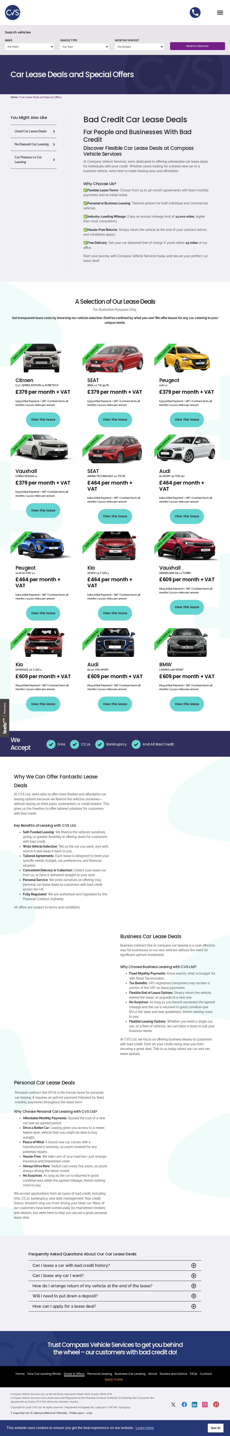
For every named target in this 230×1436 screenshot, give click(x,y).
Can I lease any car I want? (58, 1275)
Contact (206, 1374)
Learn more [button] (145, 1428)
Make (8, 40)
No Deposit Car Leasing (32, 144)
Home (14, 97)
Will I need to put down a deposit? (65, 1296)
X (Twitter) (174, 1405)
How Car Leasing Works (44, 1374)
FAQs (193, 1374)
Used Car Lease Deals (31, 131)
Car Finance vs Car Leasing (28, 159)
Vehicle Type (68, 40)
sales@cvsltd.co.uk (44, 1412)
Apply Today (114, 1379)
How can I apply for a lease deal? (64, 1306)
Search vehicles (18, 32)
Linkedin (194, 1404)
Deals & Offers (74, 1374)
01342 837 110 (195, 12)
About (152, 1374)
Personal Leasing (99, 1374)
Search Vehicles (197, 46)
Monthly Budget (127, 40)
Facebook (184, 1404)
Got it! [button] (216, 1428)
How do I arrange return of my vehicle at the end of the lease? (93, 1285)
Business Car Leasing (130, 1374)
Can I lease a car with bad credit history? (71, 1265)
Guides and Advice (173, 1374)
